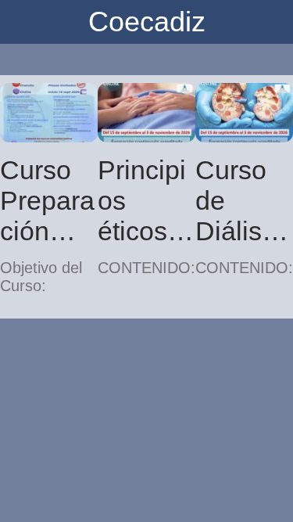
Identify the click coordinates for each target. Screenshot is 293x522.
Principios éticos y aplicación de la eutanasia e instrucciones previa (146, 201)
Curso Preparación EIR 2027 (47, 201)
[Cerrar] (22, 22)
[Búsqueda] (271, 22)
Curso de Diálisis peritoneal (243, 201)
